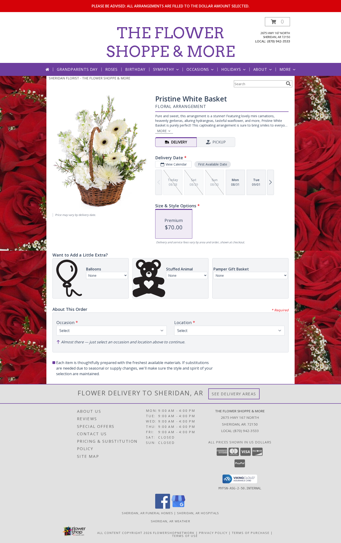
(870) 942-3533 (278, 41)
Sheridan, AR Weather (170, 521)
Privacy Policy (213, 533)
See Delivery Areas (234, 394)
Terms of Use (185, 536)
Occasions (198, 69)
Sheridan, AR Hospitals (198, 513)
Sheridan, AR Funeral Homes (147, 513)
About (260, 69)
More (285, 69)
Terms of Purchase (251, 533)
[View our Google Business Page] (178, 507)
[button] (277, 21)
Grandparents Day (77, 69)
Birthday (135, 69)
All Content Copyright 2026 (124, 533)
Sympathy (163, 69)
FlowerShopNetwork (174, 533)
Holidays (231, 69)
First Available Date (212, 164)
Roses (111, 69)
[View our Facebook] (162, 507)
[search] (288, 83)
